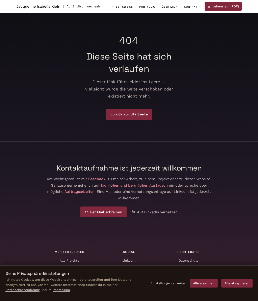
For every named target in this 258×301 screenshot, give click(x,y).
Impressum (61, 290)
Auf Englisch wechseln (84, 6)
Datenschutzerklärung (22, 290)
